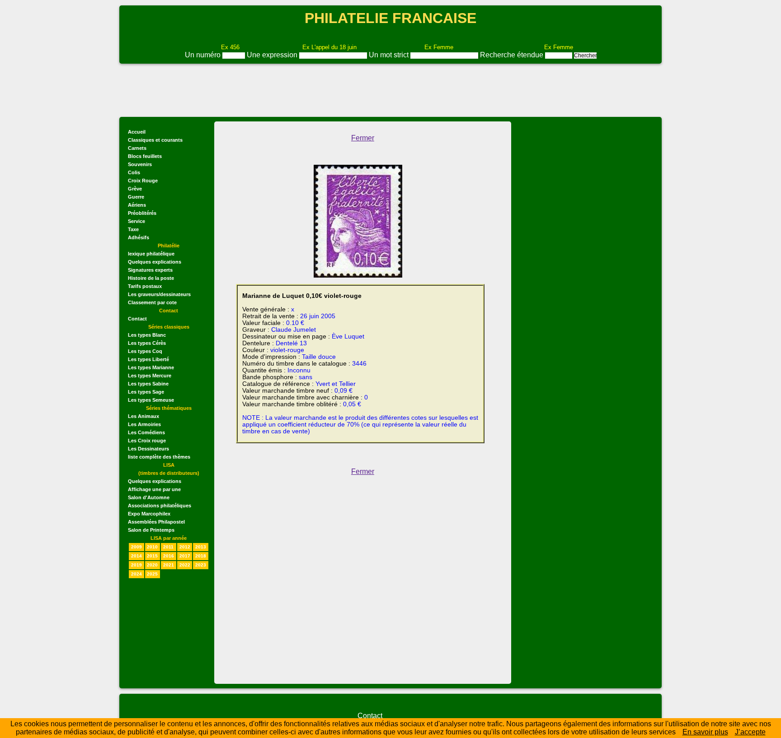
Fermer (362, 138)
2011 (168, 546)
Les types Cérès (147, 343)
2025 (152, 573)
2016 (168, 555)
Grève (135, 188)
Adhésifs (138, 237)
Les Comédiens (146, 432)
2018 (200, 555)
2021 (168, 564)
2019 (136, 564)
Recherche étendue (512, 55)
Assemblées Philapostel (156, 521)
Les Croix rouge (147, 440)
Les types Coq (145, 351)
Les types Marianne (151, 367)
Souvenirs (140, 164)
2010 (152, 546)
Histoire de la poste (151, 278)
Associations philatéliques (159, 505)
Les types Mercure (149, 375)
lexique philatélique (151, 253)
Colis (134, 172)
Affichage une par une (154, 489)
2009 (136, 546)
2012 (184, 546)
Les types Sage (146, 392)
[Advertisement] (390, 89)
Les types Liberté (148, 359)
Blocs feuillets (145, 156)
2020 (152, 564)
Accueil (137, 132)
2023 (200, 564)
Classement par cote (152, 302)
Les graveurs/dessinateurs (159, 294)
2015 (152, 555)
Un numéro (203, 55)
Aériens (137, 205)
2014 (136, 555)
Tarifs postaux (145, 286)
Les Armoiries (144, 424)
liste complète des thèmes (159, 457)
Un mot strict (389, 55)
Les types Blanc (147, 335)
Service (136, 221)
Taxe (133, 229)
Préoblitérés (142, 213)
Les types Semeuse (151, 400)
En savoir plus (705, 732)
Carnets (137, 148)
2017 (184, 555)
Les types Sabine (148, 383)
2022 (184, 564)
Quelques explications (154, 262)
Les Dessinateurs (148, 448)
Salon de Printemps (151, 530)
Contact (137, 318)
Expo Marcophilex (149, 513)
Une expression (273, 55)
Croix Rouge (143, 180)
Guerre (136, 197)
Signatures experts (150, 270)
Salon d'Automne (148, 497)
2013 (200, 546)
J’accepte (750, 732)
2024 (136, 573)
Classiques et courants (155, 140)
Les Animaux (143, 416)
